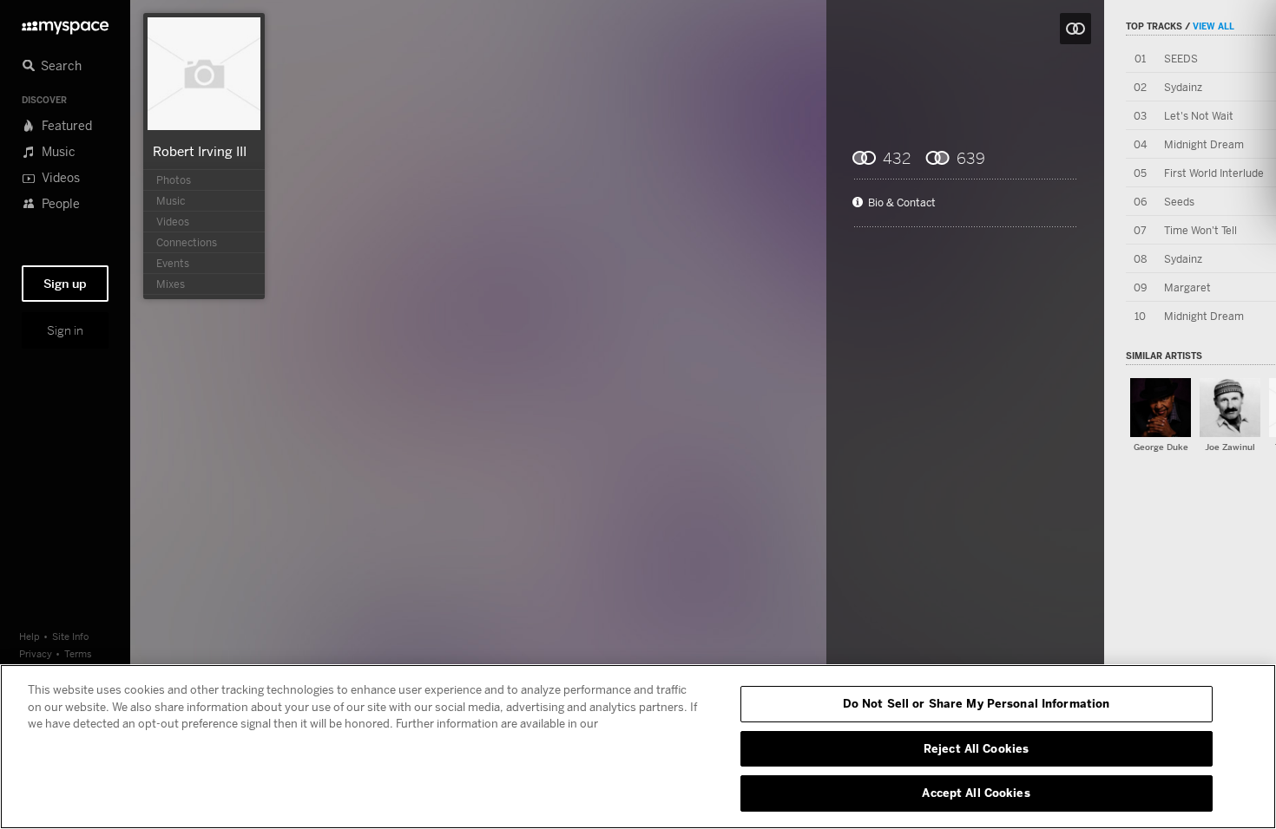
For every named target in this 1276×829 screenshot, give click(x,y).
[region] (638, 746)
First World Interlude (1214, 173)
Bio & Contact (902, 203)
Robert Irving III (200, 151)
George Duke (1161, 447)
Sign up (65, 283)
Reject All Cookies (976, 748)
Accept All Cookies (975, 792)
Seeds (1179, 201)
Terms (78, 653)
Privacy (35, 653)
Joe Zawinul (1230, 447)
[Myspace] (65, 23)
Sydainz (1183, 87)
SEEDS (1181, 58)
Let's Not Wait (1198, 115)
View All (1213, 26)
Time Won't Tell (1200, 230)
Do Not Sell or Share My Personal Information (976, 703)
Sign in (65, 330)
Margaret (1187, 287)
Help (29, 636)
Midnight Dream (1204, 144)
